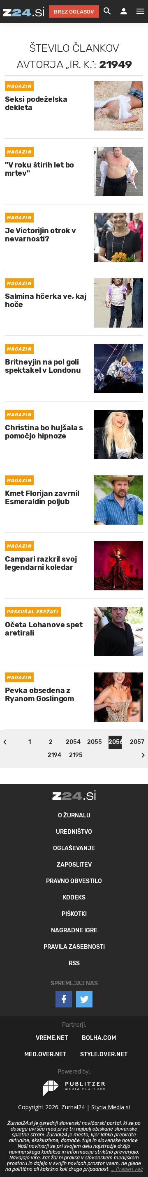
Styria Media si (110, 1107)
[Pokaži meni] (136, 11)
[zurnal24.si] (23, 11)
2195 (75, 755)
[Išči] (107, 11)
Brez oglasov (74, 12)
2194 (54, 755)
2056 (115, 742)
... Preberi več (127, 1169)
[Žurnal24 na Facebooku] (64, 999)
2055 (93, 742)
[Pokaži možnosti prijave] (124, 11)
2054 (72, 742)
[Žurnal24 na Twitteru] (84, 999)
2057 (136, 742)
